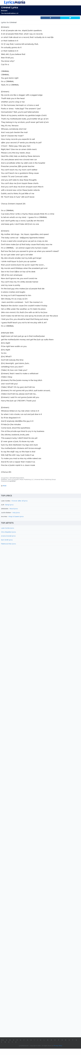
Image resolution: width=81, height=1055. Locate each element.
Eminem (4, 10)
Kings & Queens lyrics (16, 516)
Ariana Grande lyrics (8, 536)
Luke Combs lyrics (7, 528)
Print (4, 485)
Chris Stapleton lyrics (8, 532)
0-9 (2, 1040)
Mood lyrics (14, 508)
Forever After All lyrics (20, 501)
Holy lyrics (16, 512)
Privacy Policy (58, 1045)
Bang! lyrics (9, 505)
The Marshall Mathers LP (9, 13)
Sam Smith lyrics (7, 540)
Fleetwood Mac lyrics (8, 544)
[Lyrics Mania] (40, 2)
